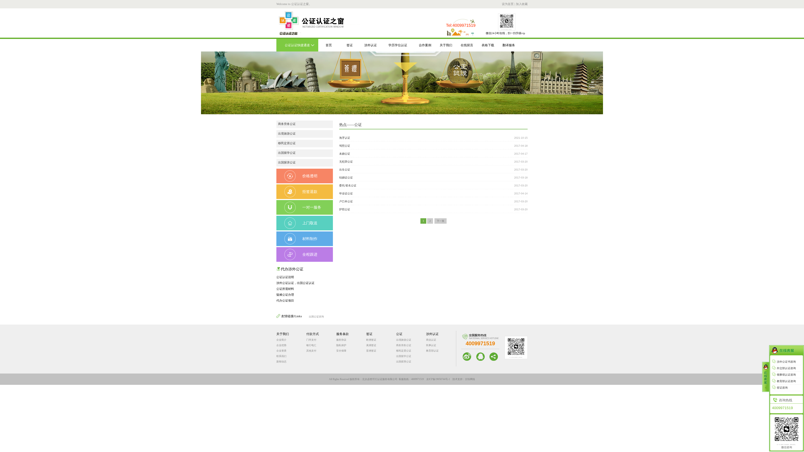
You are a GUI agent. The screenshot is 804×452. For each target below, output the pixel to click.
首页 (329, 45)
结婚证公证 (346, 177)
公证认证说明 (285, 277)
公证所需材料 (285, 288)
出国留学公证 (287, 152)
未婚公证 (344, 153)
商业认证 (431, 339)
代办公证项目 (285, 300)
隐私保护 (341, 345)
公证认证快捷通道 (297, 45)
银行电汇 (311, 345)
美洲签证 (371, 345)
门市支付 (311, 339)
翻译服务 (508, 45)
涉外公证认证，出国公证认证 (295, 283)
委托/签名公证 (347, 185)
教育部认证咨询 (786, 381)
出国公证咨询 (316, 316)
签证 (350, 45)
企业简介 (281, 339)
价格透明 (309, 176)
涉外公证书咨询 (786, 361)
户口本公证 (346, 201)
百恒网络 (470, 379)
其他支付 (311, 350)
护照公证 (344, 209)
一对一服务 (311, 207)
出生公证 (344, 169)
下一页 (440, 221)
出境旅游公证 (287, 133)
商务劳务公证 (287, 124)
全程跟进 (309, 254)
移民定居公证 (287, 143)
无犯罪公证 (346, 161)
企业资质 (281, 350)
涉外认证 (370, 45)
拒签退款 (309, 192)
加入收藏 (522, 4)
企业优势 (281, 345)
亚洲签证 (371, 350)
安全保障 (341, 350)
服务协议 (341, 339)
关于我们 (446, 45)
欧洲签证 (371, 339)
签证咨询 (782, 387)
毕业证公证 (346, 193)
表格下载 (488, 45)
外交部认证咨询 (786, 368)
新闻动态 (281, 361)
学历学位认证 (397, 45)
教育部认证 (432, 350)
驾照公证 (344, 145)
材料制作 (309, 239)
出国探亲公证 (287, 162)
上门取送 (309, 223)
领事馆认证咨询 (786, 374)
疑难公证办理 (285, 294)
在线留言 (467, 45)
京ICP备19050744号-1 (438, 379)
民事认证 (431, 345)
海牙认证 (344, 137)
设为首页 (508, 4)
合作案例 (425, 45)
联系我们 (281, 356)
